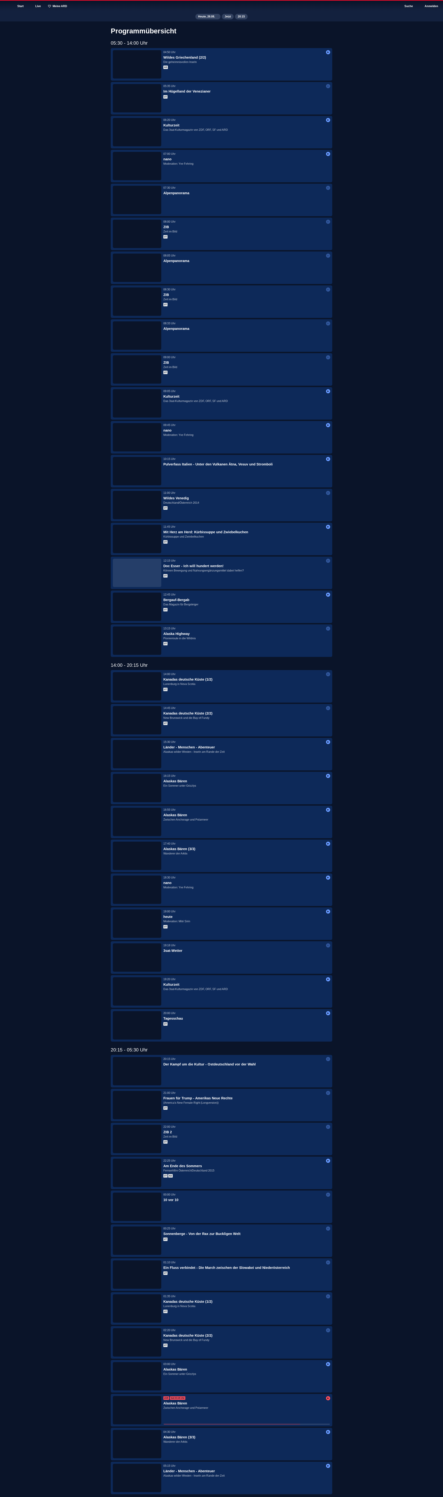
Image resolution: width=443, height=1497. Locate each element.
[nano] (137, 166)
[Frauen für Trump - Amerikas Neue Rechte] (137, 1105)
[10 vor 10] (137, 1207)
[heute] (137, 923)
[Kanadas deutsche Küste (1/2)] (137, 686)
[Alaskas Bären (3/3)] (137, 856)
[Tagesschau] (137, 1025)
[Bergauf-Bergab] (137, 606)
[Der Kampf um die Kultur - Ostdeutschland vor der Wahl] (137, 1071)
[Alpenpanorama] (137, 200)
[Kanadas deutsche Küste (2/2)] (137, 720)
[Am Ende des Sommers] (137, 1173)
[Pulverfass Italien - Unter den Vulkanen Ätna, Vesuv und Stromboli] (137, 471)
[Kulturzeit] (137, 132)
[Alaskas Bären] (137, 788)
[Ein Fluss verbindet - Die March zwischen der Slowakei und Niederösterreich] (137, 1274)
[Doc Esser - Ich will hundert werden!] (137, 573)
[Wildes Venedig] (137, 505)
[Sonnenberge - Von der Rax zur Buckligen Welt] (137, 1240)
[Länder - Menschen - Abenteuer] (137, 754)
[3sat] (221, 6)
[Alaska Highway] (137, 640)
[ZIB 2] (137, 1139)
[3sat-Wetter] (137, 957)
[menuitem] (5, 6)
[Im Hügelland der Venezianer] (137, 98)
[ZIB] (137, 234)
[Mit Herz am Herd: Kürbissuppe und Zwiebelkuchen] (137, 539)
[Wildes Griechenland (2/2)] (137, 64)
